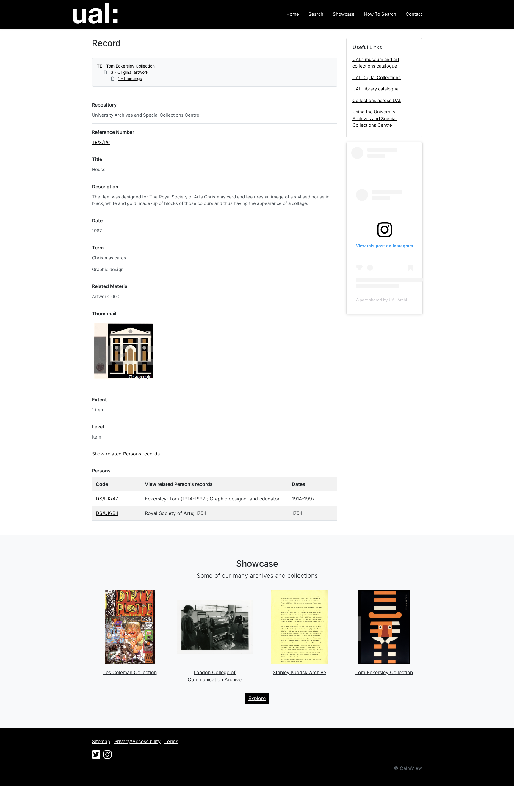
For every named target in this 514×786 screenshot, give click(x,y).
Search (315, 14)
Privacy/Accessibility (137, 741)
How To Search (380, 14)
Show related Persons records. (126, 454)
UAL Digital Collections (376, 77)
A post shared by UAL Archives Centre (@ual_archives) (408, 300)
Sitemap (101, 741)
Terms (171, 741)
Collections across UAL (376, 100)
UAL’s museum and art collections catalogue (375, 63)
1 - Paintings (130, 78)
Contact (414, 14)
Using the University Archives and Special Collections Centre (374, 118)
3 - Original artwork (129, 72)
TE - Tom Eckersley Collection (126, 65)
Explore (257, 698)
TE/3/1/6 (101, 142)
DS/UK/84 (107, 513)
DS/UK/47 (107, 499)
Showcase (344, 14)
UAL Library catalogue (375, 89)
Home (292, 14)
